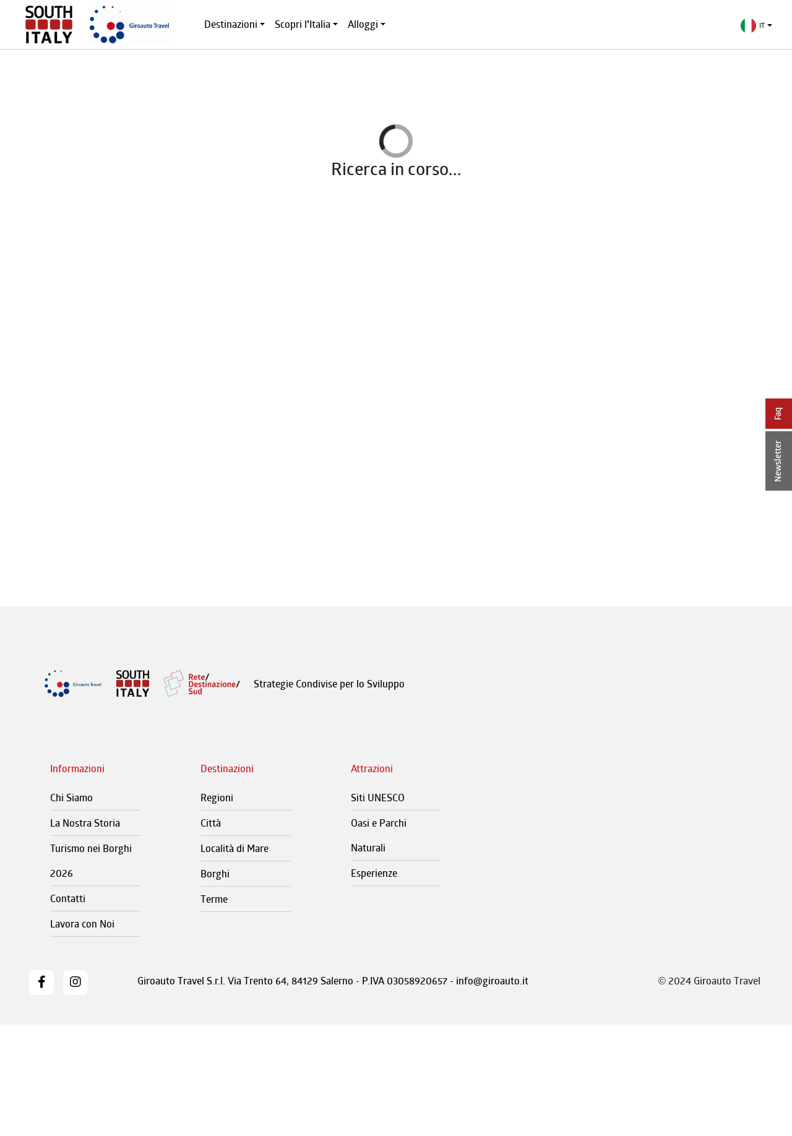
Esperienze (374, 873)
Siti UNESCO (378, 797)
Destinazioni (230, 24)
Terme (214, 899)
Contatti (67, 898)
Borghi (215, 873)
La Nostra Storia (85, 823)
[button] (756, 25)
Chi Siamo (71, 797)
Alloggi (363, 24)
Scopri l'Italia (302, 24)
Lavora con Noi (82, 924)
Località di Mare (234, 848)
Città (210, 823)
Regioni (216, 797)
